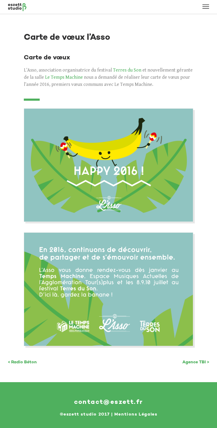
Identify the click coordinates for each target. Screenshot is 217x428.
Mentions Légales (135, 414)
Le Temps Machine (64, 77)
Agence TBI (194, 362)
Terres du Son (127, 70)
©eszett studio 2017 (85, 414)
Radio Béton (24, 362)
